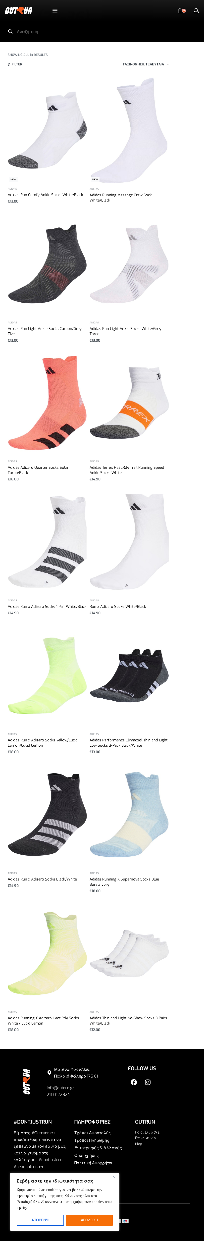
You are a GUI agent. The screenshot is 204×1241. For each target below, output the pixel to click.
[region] (64, 1202)
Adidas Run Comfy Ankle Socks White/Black (45, 194)
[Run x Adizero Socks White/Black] (129, 542)
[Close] (114, 1177)
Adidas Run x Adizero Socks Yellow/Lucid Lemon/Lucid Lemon (43, 743)
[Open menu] (55, 11)
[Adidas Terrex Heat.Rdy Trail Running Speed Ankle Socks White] (129, 403)
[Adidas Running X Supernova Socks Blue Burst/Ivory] (129, 814)
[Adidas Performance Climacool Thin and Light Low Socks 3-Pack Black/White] (129, 675)
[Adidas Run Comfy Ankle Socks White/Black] (47, 130)
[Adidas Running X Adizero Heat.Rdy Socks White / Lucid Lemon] (47, 953)
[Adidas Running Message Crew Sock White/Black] (129, 130)
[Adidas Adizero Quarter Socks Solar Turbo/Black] (47, 403)
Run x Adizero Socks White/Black (118, 606)
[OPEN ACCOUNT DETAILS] (196, 10)
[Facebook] (134, 1082)
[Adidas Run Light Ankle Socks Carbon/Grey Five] (47, 264)
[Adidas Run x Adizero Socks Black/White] (47, 814)
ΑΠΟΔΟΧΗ (89, 1220)
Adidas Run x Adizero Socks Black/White (42, 879)
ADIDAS (12, 189)
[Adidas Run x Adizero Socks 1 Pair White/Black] (47, 542)
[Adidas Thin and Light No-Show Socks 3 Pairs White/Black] (129, 953)
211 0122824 (58, 1094)
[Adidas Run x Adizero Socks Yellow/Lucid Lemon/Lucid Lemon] (47, 675)
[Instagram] (148, 1082)
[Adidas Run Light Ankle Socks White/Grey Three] (129, 264)
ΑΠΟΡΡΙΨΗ (40, 1220)
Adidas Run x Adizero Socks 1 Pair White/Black (47, 606)
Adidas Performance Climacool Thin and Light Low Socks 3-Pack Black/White (129, 743)
